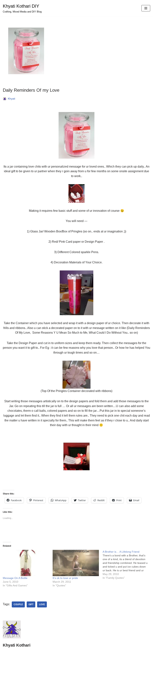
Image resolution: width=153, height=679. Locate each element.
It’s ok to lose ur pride (65, 577)
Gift (31, 604)
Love (42, 604)
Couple (18, 604)
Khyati (11, 98)
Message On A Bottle (15, 577)
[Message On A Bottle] (26, 563)
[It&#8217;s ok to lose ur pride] (76, 563)
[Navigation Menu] (145, 8)
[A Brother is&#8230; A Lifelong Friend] (127, 565)
